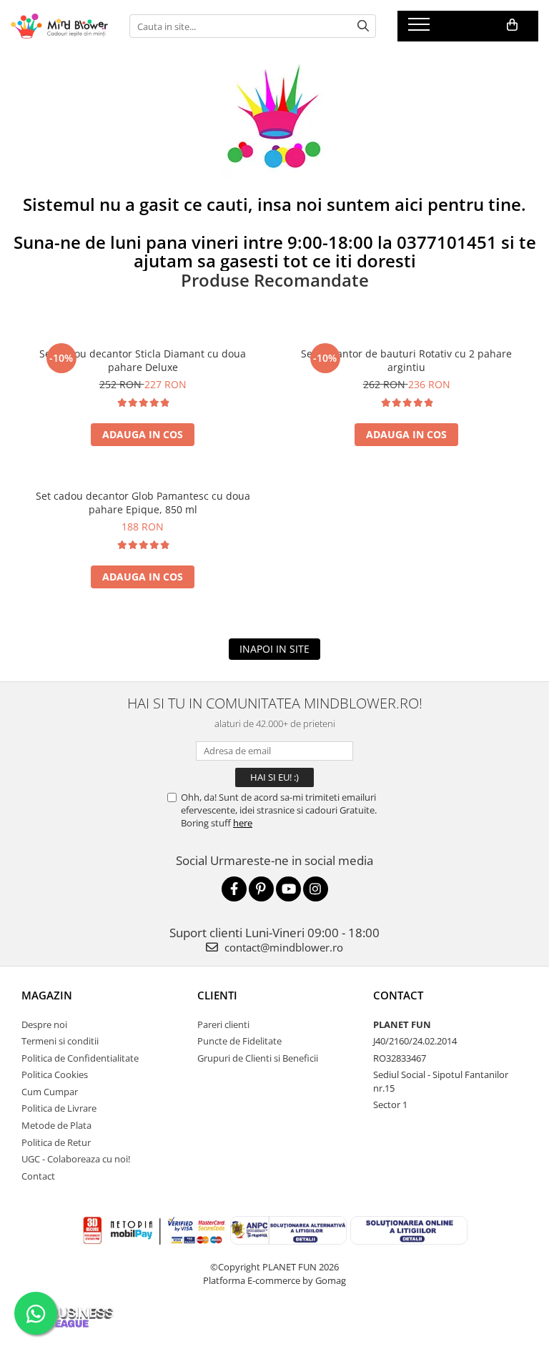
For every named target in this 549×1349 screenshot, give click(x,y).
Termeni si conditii (60, 1040)
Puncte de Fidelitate (239, 1040)
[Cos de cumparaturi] (512, 25)
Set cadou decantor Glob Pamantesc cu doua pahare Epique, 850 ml (143, 502)
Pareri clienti (223, 1024)
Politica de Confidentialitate (80, 1058)
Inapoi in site (274, 649)
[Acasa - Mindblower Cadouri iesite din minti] (59, 26)
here (242, 822)
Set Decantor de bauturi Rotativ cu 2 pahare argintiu (406, 360)
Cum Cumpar (49, 1091)
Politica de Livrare (59, 1108)
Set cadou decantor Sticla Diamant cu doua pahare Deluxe (142, 360)
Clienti (217, 995)
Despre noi (44, 1024)
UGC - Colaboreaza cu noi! (75, 1158)
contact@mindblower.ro (282, 947)
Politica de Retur (56, 1142)
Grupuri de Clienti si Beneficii (257, 1058)
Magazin (46, 995)
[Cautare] (363, 26)
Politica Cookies (54, 1074)
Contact (38, 1176)
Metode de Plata (56, 1125)
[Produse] (420, 28)
